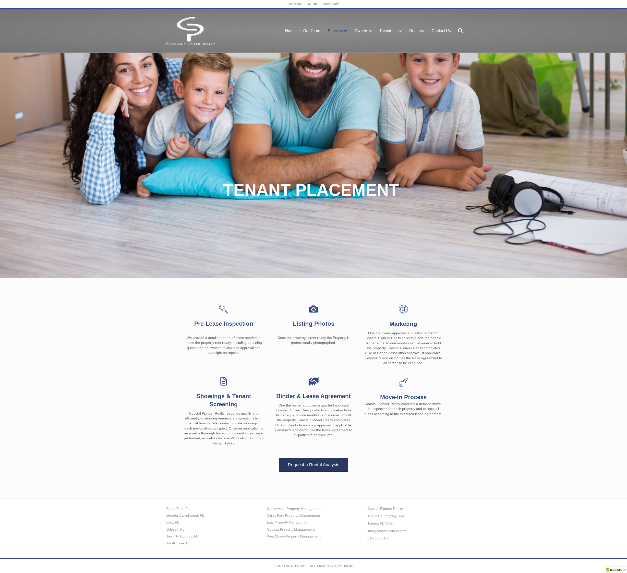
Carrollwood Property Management (294, 509)
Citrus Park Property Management (293, 515)
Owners (361, 31)
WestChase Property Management (294, 536)
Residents (389, 31)
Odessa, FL (175, 529)
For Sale (312, 4)
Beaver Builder (344, 566)
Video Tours (331, 4)
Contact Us (441, 31)
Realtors (416, 31)
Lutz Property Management (288, 522)
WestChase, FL (178, 543)
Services (335, 31)
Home (290, 31)
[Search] (458, 30)
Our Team (294, 4)
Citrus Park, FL (178, 509)
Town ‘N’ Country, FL (182, 536)
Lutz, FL (172, 522)
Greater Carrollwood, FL (185, 515)
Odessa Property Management (291, 529)
